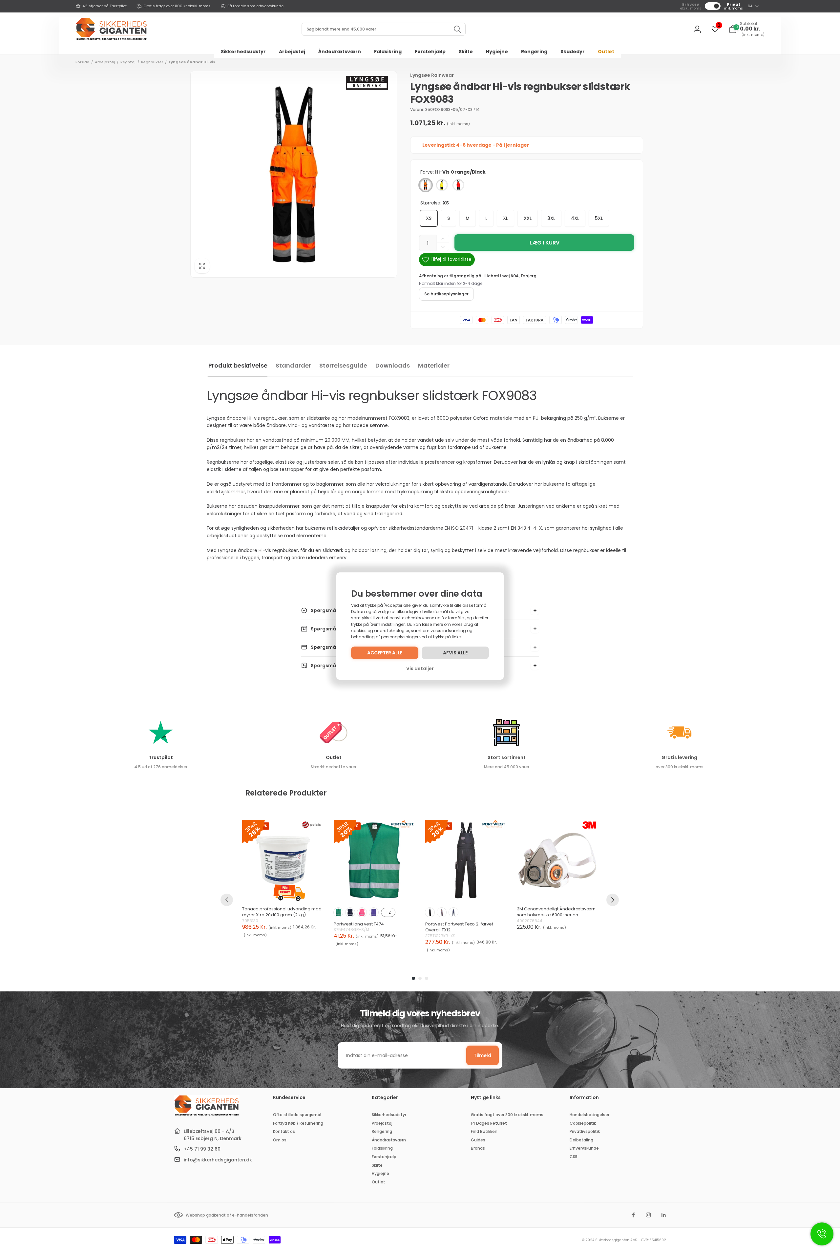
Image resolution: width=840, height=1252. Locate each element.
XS (428, 218)
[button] (747, 29)
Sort (429, 912)
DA (750, 6)
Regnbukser (152, 62)
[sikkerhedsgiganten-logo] (207, 1115)
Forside (82, 62)
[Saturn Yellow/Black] (442, 185)
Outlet (334, 757)
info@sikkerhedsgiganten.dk (218, 1160)
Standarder (293, 365)
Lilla (373, 912)
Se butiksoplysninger (446, 294)
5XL (599, 218)
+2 (388, 912)
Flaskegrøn (338, 912)
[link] (101, 6)
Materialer (434, 365)
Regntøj (128, 62)
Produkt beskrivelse (237, 365)
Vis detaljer (420, 668)
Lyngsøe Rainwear (432, 75)
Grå (441, 912)
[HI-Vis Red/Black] (458, 185)
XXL (528, 218)
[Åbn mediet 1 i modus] (293, 174)
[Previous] (226, 900)
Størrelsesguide (343, 365)
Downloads (392, 365)
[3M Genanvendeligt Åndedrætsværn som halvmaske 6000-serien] (557, 860)
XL (505, 218)
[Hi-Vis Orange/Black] (425, 185)
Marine (350, 912)
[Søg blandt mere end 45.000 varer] (457, 29)
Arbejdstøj (105, 62)
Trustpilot (161, 757)
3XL (551, 218)
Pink (362, 912)
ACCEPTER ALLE (384, 652)
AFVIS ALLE (455, 652)
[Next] (612, 900)
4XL (575, 218)
